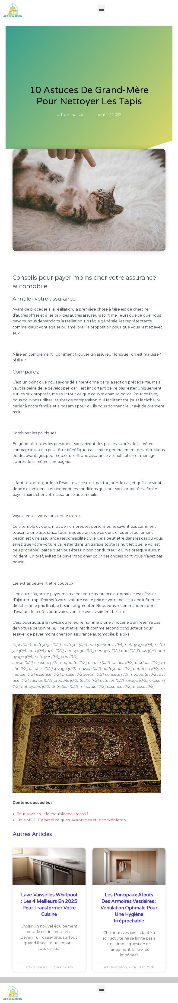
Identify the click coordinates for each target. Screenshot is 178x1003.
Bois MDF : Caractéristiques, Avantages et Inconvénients (71, 820)
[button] (101, 9)
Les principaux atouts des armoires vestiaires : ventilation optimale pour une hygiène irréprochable (129, 908)
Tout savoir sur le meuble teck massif (52, 814)
